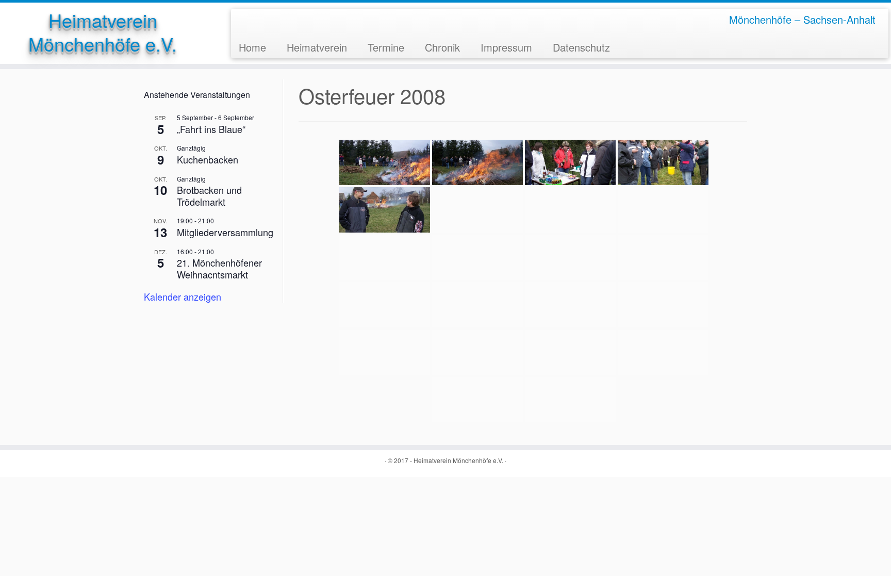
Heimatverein (317, 47)
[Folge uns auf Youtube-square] (261, 19)
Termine (386, 47)
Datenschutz (581, 47)
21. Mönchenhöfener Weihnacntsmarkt (219, 268)
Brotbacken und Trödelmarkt (209, 195)
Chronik (442, 47)
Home (252, 47)
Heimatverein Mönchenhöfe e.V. (102, 32)
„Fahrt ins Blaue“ (211, 129)
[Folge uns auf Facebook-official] (246, 19)
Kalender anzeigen (182, 296)
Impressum (506, 47)
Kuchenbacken (207, 159)
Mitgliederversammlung (225, 232)
